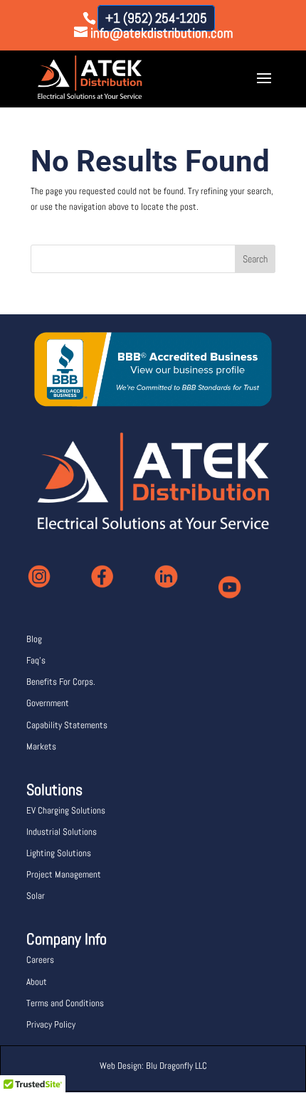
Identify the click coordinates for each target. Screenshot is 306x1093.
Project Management (63, 874)
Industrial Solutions (61, 832)
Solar (35, 896)
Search (255, 258)
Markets (41, 746)
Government (47, 703)
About (36, 982)
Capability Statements (66, 725)
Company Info (66, 939)
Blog (34, 639)
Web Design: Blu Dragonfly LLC (153, 1066)
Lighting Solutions (58, 853)
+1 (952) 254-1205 (156, 18)
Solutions (54, 789)
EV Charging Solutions (65, 810)
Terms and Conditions (65, 1003)
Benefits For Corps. (60, 682)
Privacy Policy (50, 1024)
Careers (40, 960)
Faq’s (36, 660)
